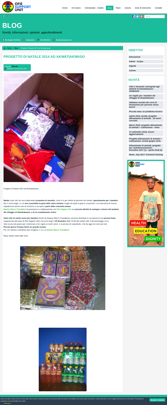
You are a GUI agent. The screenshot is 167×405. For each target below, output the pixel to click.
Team (118, 8)
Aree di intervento (143, 8)
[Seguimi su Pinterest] (141, 16)
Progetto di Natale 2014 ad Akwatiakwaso (44, 56)
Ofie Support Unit (64, 209)
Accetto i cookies (157, 400)
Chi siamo (76, 8)
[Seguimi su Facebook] (133, 16)
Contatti (158, 8)
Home (65, 8)
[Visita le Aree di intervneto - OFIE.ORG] (146, 203)
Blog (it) (14, 66)
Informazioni (7, 403)
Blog (110, 8)
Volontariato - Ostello (94, 8)
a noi (41, 230)
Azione (128, 8)
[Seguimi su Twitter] (137, 16)
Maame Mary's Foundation (15, 209)
